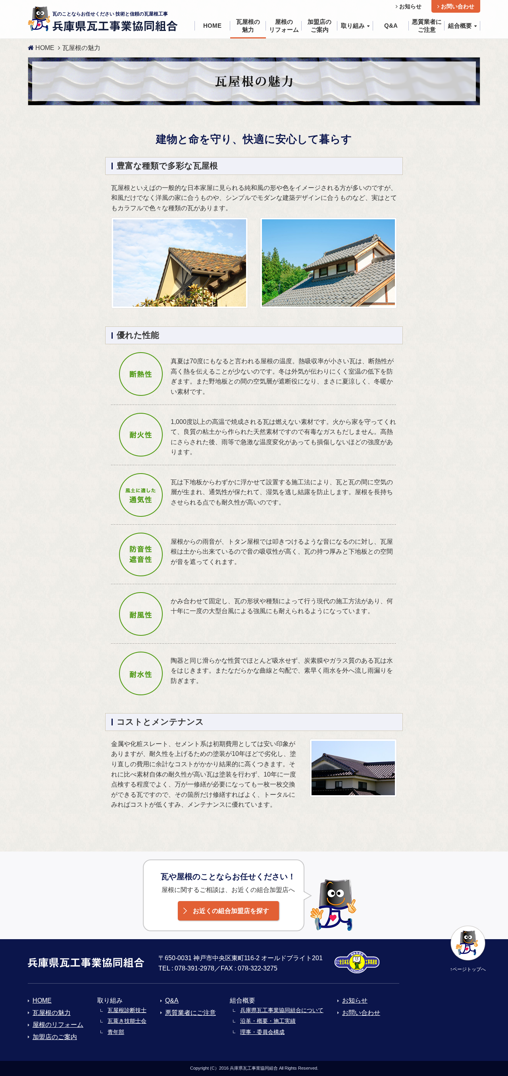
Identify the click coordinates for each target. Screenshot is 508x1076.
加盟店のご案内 (55, 1037)
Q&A (172, 1000)
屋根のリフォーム (58, 1024)
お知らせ (409, 6)
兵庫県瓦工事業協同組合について (281, 1010)
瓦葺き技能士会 (127, 1021)
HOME (44, 47)
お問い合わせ (456, 6)
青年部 (116, 1032)
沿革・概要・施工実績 (268, 1021)
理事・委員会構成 (262, 1032)
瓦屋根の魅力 (52, 1012)
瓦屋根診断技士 (127, 1010)
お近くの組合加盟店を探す (231, 910)
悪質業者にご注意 (190, 1012)
